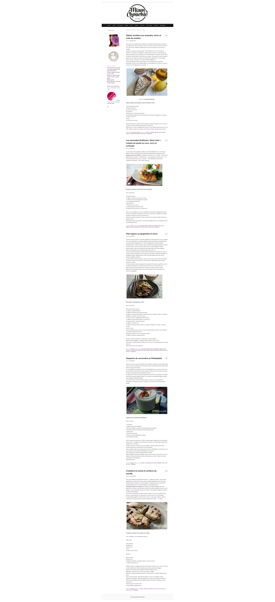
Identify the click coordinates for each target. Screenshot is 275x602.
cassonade (151, 132)
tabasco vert (162, 350)
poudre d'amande (136, 133)
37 (166, 471)
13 (166, 358)
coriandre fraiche (143, 225)
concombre (142, 462)
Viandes (136, 25)
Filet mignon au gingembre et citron (141, 233)
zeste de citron (143, 133)
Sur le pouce (120, 25)
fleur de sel (159, 132)
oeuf (156, 588)
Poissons (142, 25)
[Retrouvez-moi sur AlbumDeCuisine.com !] (107, 106)
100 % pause (149, 25)
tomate (163, 462)
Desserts (156, 25)
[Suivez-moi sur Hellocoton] (113, 86)
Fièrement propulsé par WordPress (137, 597)
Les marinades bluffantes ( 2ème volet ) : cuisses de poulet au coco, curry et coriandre (143, 143)
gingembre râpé (138, 227)
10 (166, 35)
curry (163, 225)
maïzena (139, 350)
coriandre (143, 349)
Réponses (149, 133)
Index (114, 25)
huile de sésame (162, 349)
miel (142, 350)
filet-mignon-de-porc (150, 349)
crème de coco (151, 225)
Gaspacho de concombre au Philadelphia (144, 358)
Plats (131, 25)
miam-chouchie (113, 87)
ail (139, 225)
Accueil (109, 25)
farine (155, 132)
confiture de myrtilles (148, 588)
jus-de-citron (144, 227)
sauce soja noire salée (154, 350)
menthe (154, 462)
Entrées (126, 25)
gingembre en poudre (130, 227)
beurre (147, 132)
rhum (159, 588)
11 (166, 234)
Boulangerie (162, 25)
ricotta (161, 588)
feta (152, 462)
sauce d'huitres (146, 350)
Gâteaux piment (110, 79)
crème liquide (148, 462)
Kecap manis (134, 350)
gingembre (157, 349)
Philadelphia (159, 462)
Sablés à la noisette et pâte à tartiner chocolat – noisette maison (113, 77)
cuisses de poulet (157, 225)
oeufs (131, 133)
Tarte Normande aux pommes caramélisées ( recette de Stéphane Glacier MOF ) (113, 69)
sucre (165, 588)
